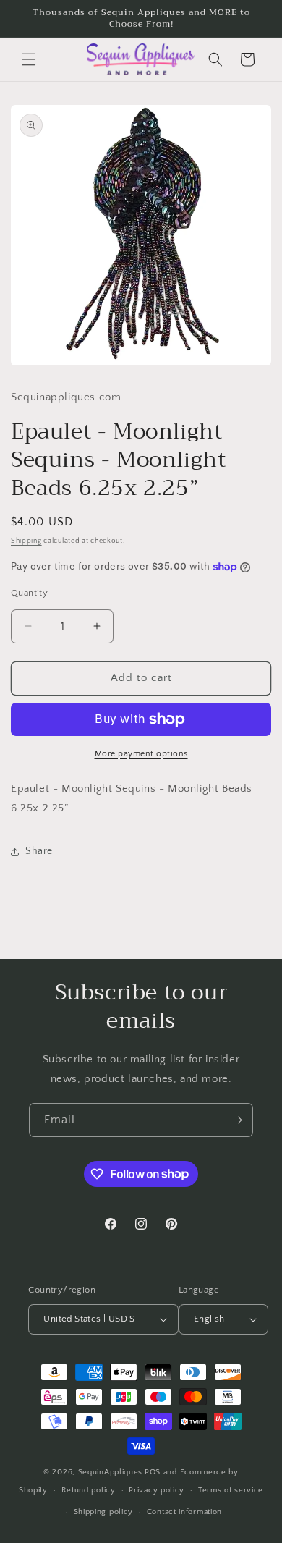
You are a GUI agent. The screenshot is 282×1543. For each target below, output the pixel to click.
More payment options (141, 753)
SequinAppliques (110, 1472)
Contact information (184, 1512)
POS (153, 1472)
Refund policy (88, 1490)
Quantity (29, 593)
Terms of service (230, 1490)
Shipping (26, 541)
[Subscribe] (236, 1120)
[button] (29, 59)
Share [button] (39, 851)
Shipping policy (104, 1512)
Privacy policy (156, 1490)
